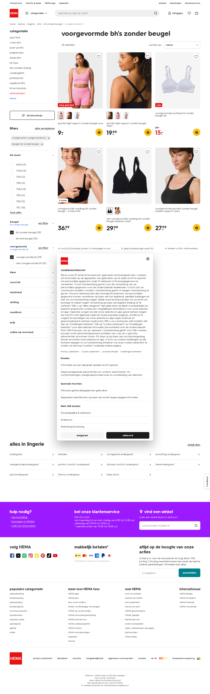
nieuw (13, 98)
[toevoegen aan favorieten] (98, 56)
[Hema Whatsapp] (24, 555)
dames (21, 24)
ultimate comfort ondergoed (122, 464)
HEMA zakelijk (132, 615)
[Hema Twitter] (18, 555)
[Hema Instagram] (30, 555)
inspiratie (72, 636)
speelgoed (15, 623)
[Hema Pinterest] (43, 555)
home (13, 24)
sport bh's (15, 37)
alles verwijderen (45, 128)
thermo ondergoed (68, 474)
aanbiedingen (17, 93)
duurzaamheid (132, 602)
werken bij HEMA (133, 598)
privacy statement (42, 658)
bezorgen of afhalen (23, 521)
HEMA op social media (79, 611)
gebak (13, 628)
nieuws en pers (132, 606)
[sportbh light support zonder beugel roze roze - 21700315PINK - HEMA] (61, 115)
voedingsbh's (17, 73)
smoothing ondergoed (167, 454)
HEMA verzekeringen (79, 632)
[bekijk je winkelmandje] (196, 13)
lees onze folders (77, 602)
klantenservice (132, 619)
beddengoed (16, 606)
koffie (12, 632)
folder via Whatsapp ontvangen (84, 606)
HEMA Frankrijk (186, 602)
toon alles (16, 212)
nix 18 (154, 658)
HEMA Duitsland (187, 598)
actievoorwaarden (134, 623)
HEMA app (73, 593)
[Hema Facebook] (12, 555)
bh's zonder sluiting (20, 67)
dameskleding (17, 593)
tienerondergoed (164, 464)
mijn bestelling (19, 517)
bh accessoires (18, 88)
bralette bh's (17, 52)
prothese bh (16, 78)
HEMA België (186, 593)
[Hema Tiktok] (49, 555)
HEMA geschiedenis (135, 611)
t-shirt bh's (15, 42)
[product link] (80, 80)
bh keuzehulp (34, 115)
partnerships (131, 632)
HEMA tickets (74, 628)
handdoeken (16, 615)
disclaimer (62, 658)
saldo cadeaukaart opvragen (139, 628)
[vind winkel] (196, 526)
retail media (131, 636)
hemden (62, 454)
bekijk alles (194, 444)
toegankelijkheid (94, 658)
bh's (39, 24)
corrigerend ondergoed (120, 454)
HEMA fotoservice (77, 619)
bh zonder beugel (53, 24)
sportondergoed (19, 474)
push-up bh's (17, 47)
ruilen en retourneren (24, 525)
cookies (142, 658)
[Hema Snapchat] (37, 555)
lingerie (31, 24)
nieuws (71, 641)
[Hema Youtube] (55, 555)
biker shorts (113, 474)
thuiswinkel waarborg (183, 658)
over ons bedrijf (133, 593)
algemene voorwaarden (120, 658)
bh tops (14, 62)
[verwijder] (30, 138)
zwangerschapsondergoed (24, 464)
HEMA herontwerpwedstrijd (82, 615)
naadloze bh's (17, 83)
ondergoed (16, 454)
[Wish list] (189, 13)
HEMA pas (73, 598)
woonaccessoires (18, 611)
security (77, 658)
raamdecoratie (17, 619)
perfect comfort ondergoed (73, 464)
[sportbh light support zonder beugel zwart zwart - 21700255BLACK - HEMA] (69, 115)
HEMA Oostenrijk (187, 606)
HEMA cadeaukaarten (79, 623)
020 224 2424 (81, 517)
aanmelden (189, 572)
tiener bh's (15, 57)
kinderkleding (16, 598)
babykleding (16, 602)
